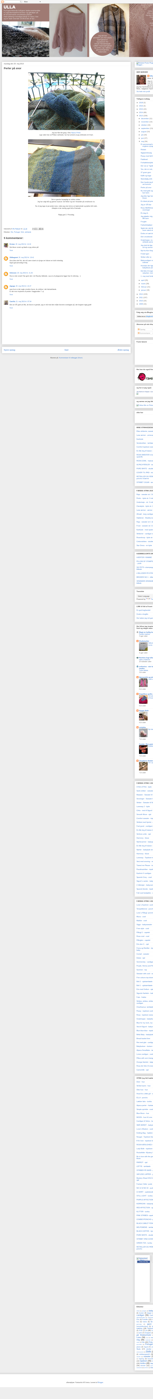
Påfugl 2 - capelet (143, 932)
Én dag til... (145, 213)
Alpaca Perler (75, 133)
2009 (141, 304)
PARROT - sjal (142, 1162)
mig (138, 1340)
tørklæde (28, 232)
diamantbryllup (141, 1317)
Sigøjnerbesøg (146, 153)
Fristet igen (145, 254)
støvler (139, 1356)
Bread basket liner (143, 1038)
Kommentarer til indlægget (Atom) (70, 358)
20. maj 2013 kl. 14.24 (23, 244)
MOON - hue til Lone (144, 1117)
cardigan (140, 1315)
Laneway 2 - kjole (143, 806)
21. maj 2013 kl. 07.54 (23, 301)
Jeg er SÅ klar (146, 205)
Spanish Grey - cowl (144, 877)
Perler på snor (146, 187)
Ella (138, 1319)
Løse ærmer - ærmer (144, 510)
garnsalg (139, 1324)
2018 (141, 103)
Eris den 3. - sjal (143, 944)
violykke (142, 727)
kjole (140, 1333)
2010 (141, 301)
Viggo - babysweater (144, 924)
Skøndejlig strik (146, 179)
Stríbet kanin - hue (143, 1086)
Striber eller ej (146, 257)
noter (138, 1342)
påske (139, 1347)
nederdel (147, 1340)
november (145, 122)
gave (149, 1324)
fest (138, 1322)
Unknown (13, 273)
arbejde (144, 1311)
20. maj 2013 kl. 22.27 (23, 286)
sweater (147, 1356)
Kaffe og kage (146, 176)
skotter (148, 1349)
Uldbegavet (14, 257)
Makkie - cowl (142, 920)
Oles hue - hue (142, 1090)
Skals (139, 1349)
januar (143, 290)
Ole (12, 232)
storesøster (140, 1352)
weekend (139, 1367)
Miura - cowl (141, 917)
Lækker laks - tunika (144, 1101)
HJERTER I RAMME (144, 557)
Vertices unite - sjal (144, 834)
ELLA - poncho (142, 1098)
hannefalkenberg (142, 1326)
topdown (143, 1361)
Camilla (12, 301)
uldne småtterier (144, 660)
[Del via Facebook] (40, 229)
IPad (140, 1330)
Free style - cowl (143, 928)
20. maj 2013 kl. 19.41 (26, 257)
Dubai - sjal (141, 958)
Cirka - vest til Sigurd (144, 810)
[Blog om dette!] (35, 229)
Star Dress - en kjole (144, 545)
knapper (148, 1333)
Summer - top (142, 970)
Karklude (140, 439)
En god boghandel (143, 610)
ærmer (146, 1367)
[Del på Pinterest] (42, 229)
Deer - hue (141, 1082)
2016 (141, 106)
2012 (141, 294)
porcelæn (139, 1344)
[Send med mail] (33, 229)
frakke (145, 1322)
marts (143, 284)
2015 (141, 109)
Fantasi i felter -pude (144, 1184)
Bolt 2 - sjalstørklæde (144, 981)
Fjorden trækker (144, 634)
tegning (141, 1359)
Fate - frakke (141, 997)
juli (142, 135)
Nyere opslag (9, 350)
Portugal (17, 232)
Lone (139, 1337)
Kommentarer (144, 333)
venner (143, 1365)
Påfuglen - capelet (143, 940)
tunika (142, 1363)
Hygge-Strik (144, 711)
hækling (139, 1328)
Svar (11, 250)
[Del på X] (38, 229)
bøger (149, 1313)
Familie (145, 1319)
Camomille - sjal (143, 1070)
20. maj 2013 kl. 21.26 (25, 273)
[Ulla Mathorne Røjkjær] (137, 394)
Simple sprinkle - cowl (145, 1109)
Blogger (100, 1382)
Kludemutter (144, 641)
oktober (144, 125)
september (145, 128)
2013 (141, 116)
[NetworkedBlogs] (142, 1260)
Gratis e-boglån (142, 614)
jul (146, 1330)
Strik (22, 232)
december (145, 118)
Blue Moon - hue (143, 1113)
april (143, 280)
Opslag (142, 329)
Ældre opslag (123, 350)
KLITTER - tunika (143, 1211)
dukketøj (150, 1317)
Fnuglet (143, 222)
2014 (141, 112)
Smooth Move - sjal (144, 814)
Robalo (143, 149)
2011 (141, 297)
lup (147, 1337)
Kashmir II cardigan (144, 873)
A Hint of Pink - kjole (144, 787)
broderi (141, 1313)
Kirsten (12, 244)
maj (142, 141)
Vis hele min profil (143, 91)
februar (144, 287)
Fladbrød (144, 159)
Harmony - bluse (143, 838)
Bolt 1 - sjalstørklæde (144, 985)
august (144, 132)
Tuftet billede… (144, 670)
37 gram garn (146, 172)
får (152, 1322)
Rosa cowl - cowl (143, 936)
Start (66, 350)
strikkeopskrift (144, 1354)
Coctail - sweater (143, 954)
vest (151, 1365)
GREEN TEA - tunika (144, 1243)
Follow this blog (143, 1261)
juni (142, 138)
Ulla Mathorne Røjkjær (143, 391)
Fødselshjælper (146, 225)
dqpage (12, 286)
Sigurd (146, 1347)
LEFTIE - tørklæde (143, 1166)
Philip (151, 1342)
